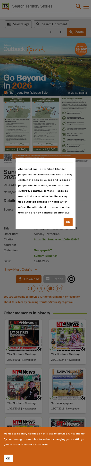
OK (68, 222)
